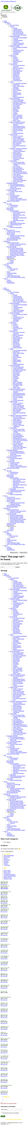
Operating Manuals (14, 237)
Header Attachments (18, 44)
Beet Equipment (17, 137)
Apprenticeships (11, 282)
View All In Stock (14, 25)
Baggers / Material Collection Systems (17, 178)
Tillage (11, 82)
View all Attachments (18, 100)
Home (5, 21)
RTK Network (10, 257)
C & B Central (13, 206)
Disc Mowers (16, 69)
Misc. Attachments (17, 116)
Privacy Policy (7, 871)
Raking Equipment (17, 70)
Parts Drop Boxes (14, 210)
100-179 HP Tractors (18, 32)
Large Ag (12, 270)
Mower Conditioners (18, 68)
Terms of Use (7, 873)
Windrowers (16, 75)
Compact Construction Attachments (18, 158)
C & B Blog (7, 865)
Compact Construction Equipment (18, 148)
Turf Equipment (14, 197)
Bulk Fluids (10, 226)
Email (2, 1109)
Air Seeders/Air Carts (18, 50)
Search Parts (7, 857)
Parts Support (10, 209)
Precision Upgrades (11, 246)
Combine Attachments (18, 43)
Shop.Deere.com (14, 205)
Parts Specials (10, 208)
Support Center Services (13, 242)
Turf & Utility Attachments (19, 180)
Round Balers (16, 73)
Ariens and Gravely (18, 181)
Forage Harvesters (17, 80)
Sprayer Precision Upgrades (17, 253)
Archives (3, 851)
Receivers (15, 58)
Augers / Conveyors (18, 136)
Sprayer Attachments (18, 133)
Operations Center (11, 256)
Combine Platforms (18, 40)
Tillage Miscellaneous (18, 97)
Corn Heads (16, 41)
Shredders (15, 109)
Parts (5, 202)
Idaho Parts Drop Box (18, 220)
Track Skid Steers (17, 155)
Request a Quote (8, 878)
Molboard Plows (17, 94)
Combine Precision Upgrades (17, 255)
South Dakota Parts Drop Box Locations (19, 212)
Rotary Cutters (16, 120)
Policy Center (7, 870)
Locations (9, 267)
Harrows (15, 91)
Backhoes (15, 113)
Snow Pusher (16, 105)
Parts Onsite (13, 221)
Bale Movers (16, 76)
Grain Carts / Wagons (18, 140)
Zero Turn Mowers (17, 167)
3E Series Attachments (15, 188)
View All (12, 192)
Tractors (12, 26)
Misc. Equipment (17, 143)
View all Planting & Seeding (20, 47)
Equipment (6, 22)
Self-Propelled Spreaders (19, 127)
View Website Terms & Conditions (14, 1119)
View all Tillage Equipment (20, 83)
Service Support (11, 234)
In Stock (9, 23)
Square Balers (16, 72)
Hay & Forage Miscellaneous (16, 78)
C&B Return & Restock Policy (17, 223)
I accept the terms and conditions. (11, 1113)
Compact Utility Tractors (16, 198)
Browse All (3, 15)
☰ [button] (1, 13)
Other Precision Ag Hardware (17, 61)
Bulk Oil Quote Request (16, 227)
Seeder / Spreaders (17, 115)
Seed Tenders (16, 144)
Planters (15, 48)
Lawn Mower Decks (18, 176)
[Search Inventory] (16, 12)
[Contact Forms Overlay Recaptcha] (2, 1102)
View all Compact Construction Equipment (19, 150)
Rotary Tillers (16, 108)
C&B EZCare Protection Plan (17, 235)
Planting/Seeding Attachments (17, 52)
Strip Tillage (16, 88)
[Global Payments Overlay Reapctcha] (1, 1102)
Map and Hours (4, 884)
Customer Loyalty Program (13, 231)
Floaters (15, 131)
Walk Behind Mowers (18, 169)
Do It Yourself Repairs (12, 239)
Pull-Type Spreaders (18, 130)
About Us (6, 264)
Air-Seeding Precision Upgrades (18, 252)
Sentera (12, 262)
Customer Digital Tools (15, 224)
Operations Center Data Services (18, 244)
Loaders (15, 112)
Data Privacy (10, 263)
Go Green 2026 (11, 194)
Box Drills (15, 54)
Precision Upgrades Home (16, 248)
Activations (16, 59)
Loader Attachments (18, 101)
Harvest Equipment (14, 36)
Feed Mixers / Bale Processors (17, 118)
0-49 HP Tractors (17, 29)
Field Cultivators (17, 90)
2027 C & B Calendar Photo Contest (16, 277)
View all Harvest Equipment (20, 37)
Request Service (11, 230)
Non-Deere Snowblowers (19, 145)
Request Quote (23, 552)
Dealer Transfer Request (10, 876)
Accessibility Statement (9, 874)
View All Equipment (9, 855)
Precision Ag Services (15, 245)
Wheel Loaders (17, 152)
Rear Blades (16, 111)
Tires (14, 147)
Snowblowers (16, 107)
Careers (5, 278)
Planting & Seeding (15, 46)
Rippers (15, 95)
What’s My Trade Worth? (13, 201)
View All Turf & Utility (19, 162)
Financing (4, 16)
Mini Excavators (17, 156)
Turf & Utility (13, 161)
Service (5, 228)
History (8, 266)
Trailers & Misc (14, 134)
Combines (15, 39)
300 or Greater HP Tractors (19, 34)
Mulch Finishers (17, 93)
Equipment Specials (12, 190)
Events (8, 271)
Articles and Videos (11, 273)
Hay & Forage (13, 64)
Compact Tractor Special (16, 191)
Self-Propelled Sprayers (19, 126)
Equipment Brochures (12, 183)
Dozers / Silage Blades (18, 138)
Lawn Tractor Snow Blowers (20, 173)
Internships (9, 281)
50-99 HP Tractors (17, 30)
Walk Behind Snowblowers (20, 172)
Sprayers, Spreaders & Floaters (17, 122)
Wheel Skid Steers (17, 154)
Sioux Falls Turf (14, 269)
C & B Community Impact (13, 275)
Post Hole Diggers (17, 104)
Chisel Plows (16, 84)
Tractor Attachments (15, 98)
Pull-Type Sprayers (17, 129)
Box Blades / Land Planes (19, 102)
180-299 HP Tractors (18, 33)
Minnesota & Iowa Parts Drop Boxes (19, 215)
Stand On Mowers (17, 170)
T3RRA (12, 260)
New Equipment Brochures (16, 184)
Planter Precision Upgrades (16, 251)
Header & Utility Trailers (19, 141)
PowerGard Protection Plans (14, 238)
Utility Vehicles (17, 174)
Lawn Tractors (16, 166)
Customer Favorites (15, 195)
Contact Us (9, 274)
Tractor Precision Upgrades (16, 249)
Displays (15, 57)
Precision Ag (13, 55)
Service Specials (11, 233)
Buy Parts (9, 203)
